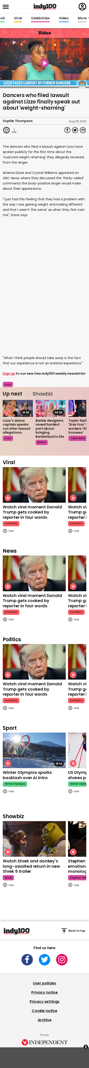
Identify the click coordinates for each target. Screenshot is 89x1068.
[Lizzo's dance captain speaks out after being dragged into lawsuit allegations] (18, 408)
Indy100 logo (45, 6)
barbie (42, 442)
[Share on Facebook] (67, 130)
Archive (45, 1020)
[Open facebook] (27, 959)
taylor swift (78, 438)
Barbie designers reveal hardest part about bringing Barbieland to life (50, 428)
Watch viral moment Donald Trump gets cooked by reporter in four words (32, 512)
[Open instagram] (62, 959)
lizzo (8, 384)
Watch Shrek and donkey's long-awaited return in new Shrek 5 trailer (31, 866)
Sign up (9, 373)
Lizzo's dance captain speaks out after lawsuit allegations (17, 426)
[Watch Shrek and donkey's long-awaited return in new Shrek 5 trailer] (34, 839)
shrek (8, 877)
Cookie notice (44, 1010)
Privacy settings (44, 1001)
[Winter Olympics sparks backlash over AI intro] (34, 750)
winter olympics (15, 784)
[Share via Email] (83, 130)
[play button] (44, 63)
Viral (18, 18)
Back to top (76, 931)
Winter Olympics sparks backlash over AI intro (27, 775)
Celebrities (40, 18)
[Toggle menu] (7, 7)
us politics (11, 523)
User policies (44, 983)
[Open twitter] (44, 959)
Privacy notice (44, 992)
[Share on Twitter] (75, 130)
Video (64, 18)
